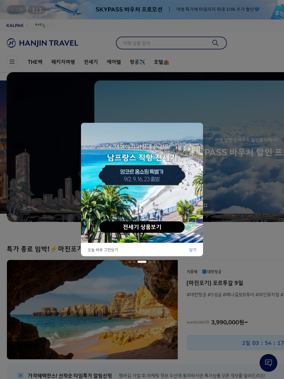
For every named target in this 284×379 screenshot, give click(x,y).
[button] (130, 262)
